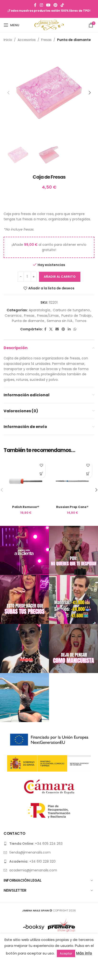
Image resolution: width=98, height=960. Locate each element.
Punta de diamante (74, 39)
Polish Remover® (25, 507)
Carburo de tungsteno (71, 310)
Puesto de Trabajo (76, 315)
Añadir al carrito (60, 276)
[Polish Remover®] (26, 481)
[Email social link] (57, 329)
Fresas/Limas (48, 315)
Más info (84, 953)
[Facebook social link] (35, 5)
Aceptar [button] (66, 953)
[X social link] (51, 329)
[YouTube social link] (48, 5)
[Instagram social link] (41, 5)
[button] (8, 92)
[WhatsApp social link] (75, 329)
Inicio (8, 39)
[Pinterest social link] (55, 5)
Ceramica (13, 315)
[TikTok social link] (62, 5)
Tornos (80, 320)
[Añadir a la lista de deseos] (41, 465)
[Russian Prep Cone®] (72, 481)
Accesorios (27, 39)
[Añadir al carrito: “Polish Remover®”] (41, 474)
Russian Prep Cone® (72, 507)
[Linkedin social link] (69, 329)
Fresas (46, 39)
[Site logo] (49, 24)
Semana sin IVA (59, 320)
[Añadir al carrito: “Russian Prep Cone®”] (88, 474)
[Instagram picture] (24, 550)
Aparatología (39, 310)
